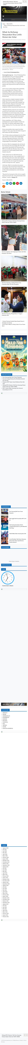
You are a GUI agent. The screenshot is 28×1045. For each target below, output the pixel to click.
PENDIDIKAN (6, 717)
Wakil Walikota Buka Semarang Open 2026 (17, 533)
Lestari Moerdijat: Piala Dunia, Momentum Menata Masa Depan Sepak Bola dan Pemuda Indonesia (17, 541)
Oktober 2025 (5, 863)
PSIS (4, 723)
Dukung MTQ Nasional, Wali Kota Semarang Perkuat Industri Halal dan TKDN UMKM (12, 3)
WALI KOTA (9, 23)
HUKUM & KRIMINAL (8, 728)
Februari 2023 (6, 913)
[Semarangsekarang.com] (9, 10)
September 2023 (6, 902)
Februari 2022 (6, 916)
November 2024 (6, 880)
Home (4, 23)
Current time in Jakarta (7, 585)
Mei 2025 (5, 871)
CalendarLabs (17, 561)
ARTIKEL (5, 725)
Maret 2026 (5, 855)
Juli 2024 (4, 887)
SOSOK (4, 726)
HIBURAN (5, 712)
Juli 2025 (4, 868)
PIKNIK (4, 714)
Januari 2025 (5, 877)
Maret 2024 (5, 893)
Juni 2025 (5, 869)
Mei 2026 (5, 852)
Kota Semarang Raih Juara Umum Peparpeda (12, 377)
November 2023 (6, 899)
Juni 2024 (5, 888)
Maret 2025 (5, 874)
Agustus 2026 (5, 848)
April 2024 (5, 891)
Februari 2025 (6, 876)
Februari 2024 (6, 894)
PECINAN (5, 720)
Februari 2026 (6, 857)
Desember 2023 (6, 897)
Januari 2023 (5, 915)
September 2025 (6, 865)
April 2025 (5, 873)
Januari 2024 (5, 896)
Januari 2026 (5, 859)
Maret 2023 (5, 912)
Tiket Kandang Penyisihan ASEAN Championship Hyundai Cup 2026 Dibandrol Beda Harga (18, 526)
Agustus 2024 (5, 885)
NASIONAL (5, 722)
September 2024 (6, 883)
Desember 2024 (6, 879)
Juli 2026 (4, 849)
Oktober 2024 (5, 882)
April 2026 (5, 854)
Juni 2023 (5, 907)
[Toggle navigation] (3, 16)
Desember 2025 (6, 860)
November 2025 (6, 862)
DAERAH (5, 719)
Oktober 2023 (5, 901)
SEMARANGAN (6, 715)
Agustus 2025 (5, 866)
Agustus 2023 (5, 904)
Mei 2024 (5, 890)
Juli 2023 (4, 905)
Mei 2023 (5, 908)
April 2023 (5, 910)
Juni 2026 (5, 851)
